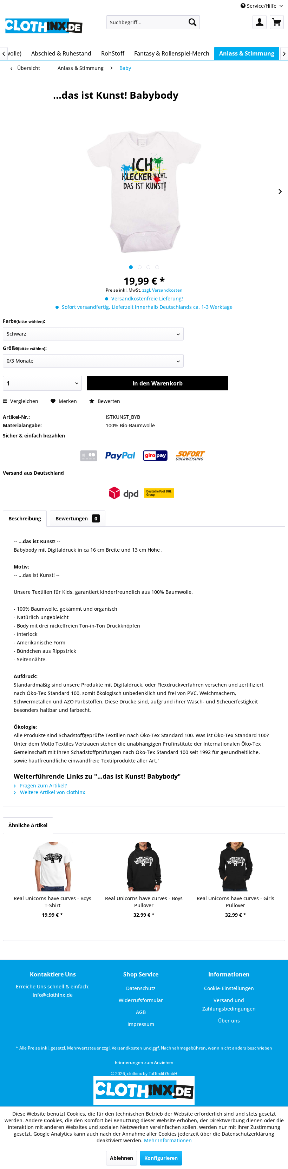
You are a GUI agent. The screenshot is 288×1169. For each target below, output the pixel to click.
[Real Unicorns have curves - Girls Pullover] (235, 866)
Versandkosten (127, 1048)
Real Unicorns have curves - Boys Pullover (144, 902)
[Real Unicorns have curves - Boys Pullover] (144, 866)
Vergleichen (23, 401)
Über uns (229, 1020)
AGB (141, 1012)
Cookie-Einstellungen (229, 988)
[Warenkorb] (277, 22)
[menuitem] (153, 22)
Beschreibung (24, 518)
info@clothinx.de (53, 995)
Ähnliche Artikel (27, 825)
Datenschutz (141, 988)
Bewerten (108, 401)
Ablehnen (121, 1158)
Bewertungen (76, 518)
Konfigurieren (161, 1158)
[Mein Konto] (260, 22)
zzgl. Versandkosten (162, 290)
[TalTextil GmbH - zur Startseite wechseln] (43, 29)
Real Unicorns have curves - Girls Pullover (235, 902)
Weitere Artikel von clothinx (52, 792)
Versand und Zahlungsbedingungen (229, 1004)
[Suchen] (192, 22)
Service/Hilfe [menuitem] (262, 5)
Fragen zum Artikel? (43, 785)
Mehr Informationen (168, 1140)
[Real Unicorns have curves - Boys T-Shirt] (52, 866)
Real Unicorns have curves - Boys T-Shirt (52, 902)
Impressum (140, 1024)
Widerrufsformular (141, 1000)
